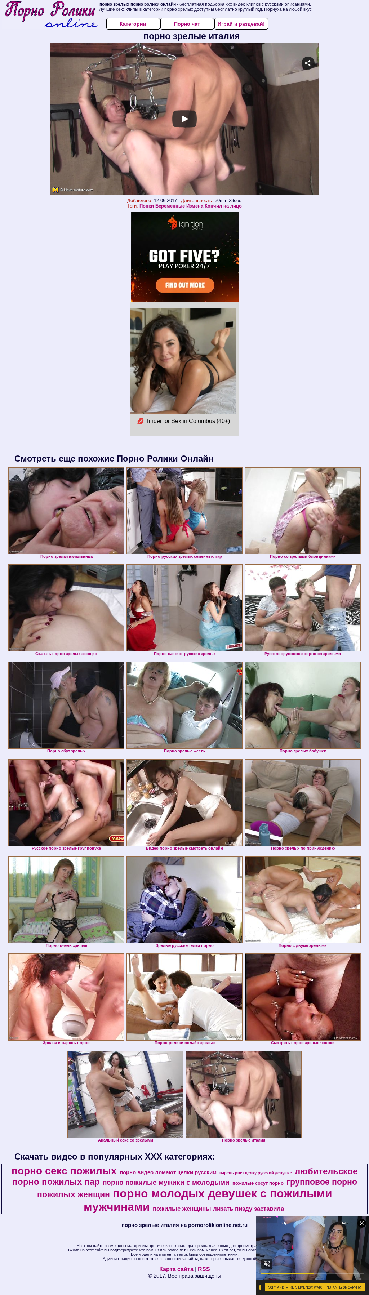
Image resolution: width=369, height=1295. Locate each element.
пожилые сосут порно (258, 1183)
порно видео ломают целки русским (168, 1172)
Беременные (170, 206)
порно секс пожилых (64, 1170)
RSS (204, 1269)
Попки (146, 206)
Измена (194, 206)
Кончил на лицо (223, 206)
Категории (133, 24)
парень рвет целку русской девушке (255, 1173)
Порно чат (187, 24)
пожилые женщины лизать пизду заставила (218, 1208)
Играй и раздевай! (241, 24)
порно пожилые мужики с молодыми (166, 1182)
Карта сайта (176, 1269)
